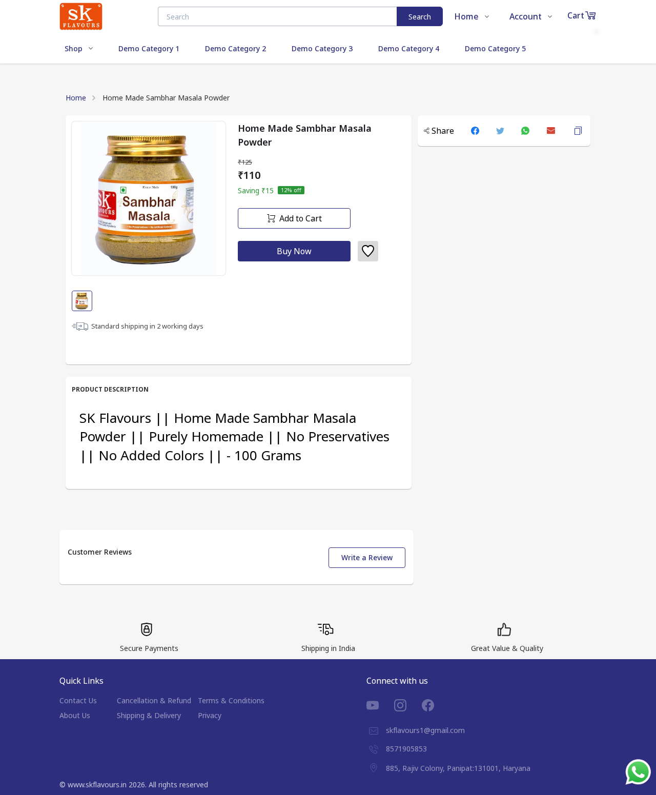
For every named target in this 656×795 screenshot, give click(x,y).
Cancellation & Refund (154, 700)
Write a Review (367, 557)
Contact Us (78, 700)
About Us (74, 715)
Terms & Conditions (231, 700)
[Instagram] (408, 705)
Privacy (209, 715)
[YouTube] (380, 705)
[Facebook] (435, 705)
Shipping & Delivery (149, 715)
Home (76, 98)
